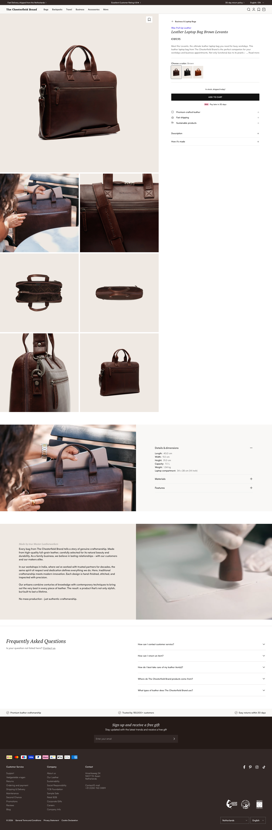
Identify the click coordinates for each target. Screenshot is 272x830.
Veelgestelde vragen (15, 777)
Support (10, 773)
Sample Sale (53, 793)
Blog (8, 809)
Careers (50, 805)
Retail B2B (52, 797)
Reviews (10, 805)
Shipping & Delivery (15, 789)
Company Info (54, 809)
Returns (10, 781)
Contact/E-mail (92, 785)
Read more (254, 52)
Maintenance (12, 793)
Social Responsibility (56, 785)
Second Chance (14, 797)
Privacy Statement (51, 820)
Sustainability (53, 781)
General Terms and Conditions (28, 820)
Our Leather (53, 777)
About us (51, 773)
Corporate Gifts (54, 801)
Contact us (49, 648)
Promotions (11, 801)
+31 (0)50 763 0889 (95, 788)
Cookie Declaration (70, 820)
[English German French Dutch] (258, 820)
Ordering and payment (17, 785)
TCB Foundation (55, 789)
